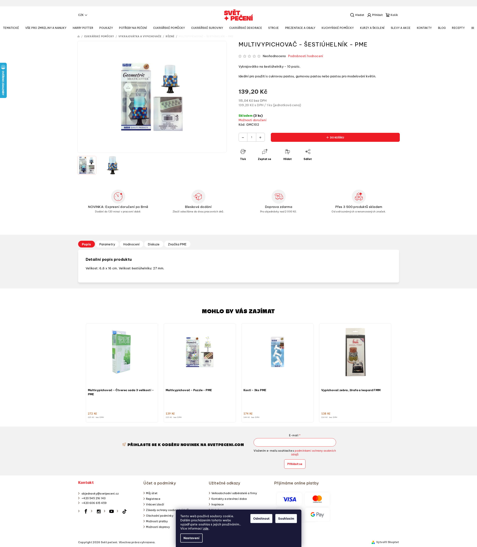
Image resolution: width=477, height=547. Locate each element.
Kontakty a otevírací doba (229, 499)
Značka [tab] (177, 244)
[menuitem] (11, 28)
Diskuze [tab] (154, 244)
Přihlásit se (294, 464)
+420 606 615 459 (94, 503)
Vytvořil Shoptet (387, 542)
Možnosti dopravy (158, 527)
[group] (122, 372)
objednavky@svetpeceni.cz (100, 493)
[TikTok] (124, 511)
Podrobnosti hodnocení (305, 56)
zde (206, 528)
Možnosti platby (157, 521)
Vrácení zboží (155, 504)
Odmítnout (261, 518)
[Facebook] (86, 511)
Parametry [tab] (107, 244)
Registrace (153, 499)
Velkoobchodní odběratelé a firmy (234, 493)
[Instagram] (98, 511)
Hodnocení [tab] (131, 244)
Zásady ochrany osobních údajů (167, 510)
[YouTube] (111, 511)
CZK (81, 15)
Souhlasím (286, 518)
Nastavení (191, 538)
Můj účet (151, 493)
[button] (122, 377)
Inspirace (217, 504)
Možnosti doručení (253, 120)
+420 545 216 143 (94, 498)
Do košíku (337, 137)
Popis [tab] (86, 244)
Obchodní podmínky (159, 515)
